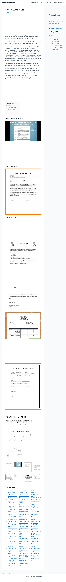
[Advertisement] (16, 24)
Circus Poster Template (54, 19)
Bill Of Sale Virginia (35, 548)
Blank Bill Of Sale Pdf (13, 540)
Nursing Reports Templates (55, 28)
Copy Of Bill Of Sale (24, 521)
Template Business (8, 3)
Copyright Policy (34, 2)
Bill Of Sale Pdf (11, 494)
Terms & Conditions (59, 2)
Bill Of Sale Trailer (23, 555)
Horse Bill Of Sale (23, 526)
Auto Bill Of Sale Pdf (24, 491)
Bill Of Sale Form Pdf (36, 497)
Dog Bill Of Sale (34, 523)
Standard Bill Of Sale (36, 521)
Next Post (41, 573)
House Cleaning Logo (54, 23)
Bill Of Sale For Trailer (24, 548)
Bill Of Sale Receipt (23, 553)
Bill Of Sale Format (12, 528)
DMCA (41, 2)
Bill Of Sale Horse (35, 553)
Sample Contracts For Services (56, 21)
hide (13, 103)
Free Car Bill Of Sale (12, 558)
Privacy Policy (48, 2)
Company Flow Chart (54, 26)
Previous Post (6, 573)
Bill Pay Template (23, 509)
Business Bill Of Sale (36, 499)
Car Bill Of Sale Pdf (12, 519)
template (51, 35)
